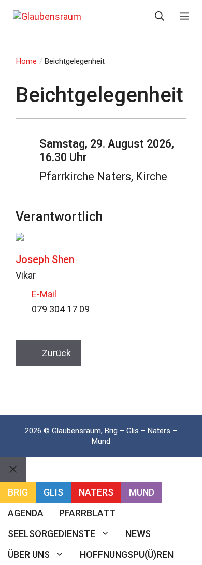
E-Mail (44, 293)
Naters (96, 492)
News (138, 533)
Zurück (56, 352)
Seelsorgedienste (51, 533)
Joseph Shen (45, 260)
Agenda (26, 513)
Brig (18, 492)
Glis (53, 492)
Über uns (29, 554)
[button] (159, 16)
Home (26, 61)
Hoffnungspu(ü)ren (127, 554)
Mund (141, 492)
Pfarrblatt (87, 513)
